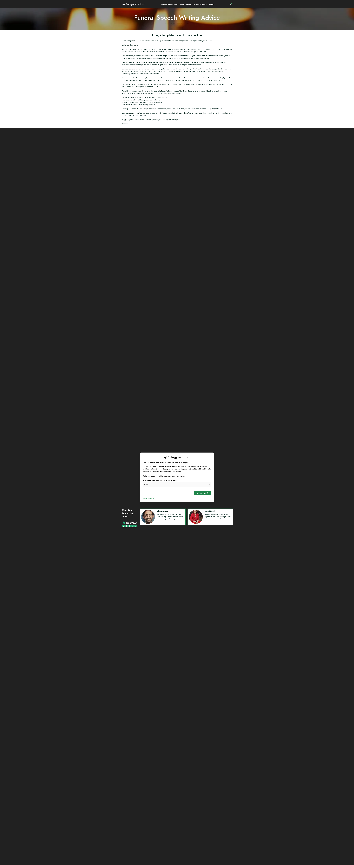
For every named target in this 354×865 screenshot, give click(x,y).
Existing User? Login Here (150, 498)
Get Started (201, 493)
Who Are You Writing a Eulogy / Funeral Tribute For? (160, 480)
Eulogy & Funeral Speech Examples (179, 23)
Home (166, 23)
